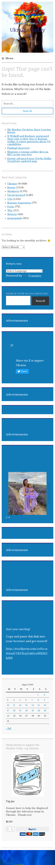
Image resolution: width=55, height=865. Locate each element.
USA (9, 199)
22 (39, 710)
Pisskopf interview (18, 148)
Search (40, 301)
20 (26, 710)
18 (14, 710)
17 (8, 710)
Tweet (24, 371)
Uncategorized (16, 195)
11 (14, 705)
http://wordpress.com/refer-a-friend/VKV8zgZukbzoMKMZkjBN (27, 653)
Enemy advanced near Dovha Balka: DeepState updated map (29, 160)
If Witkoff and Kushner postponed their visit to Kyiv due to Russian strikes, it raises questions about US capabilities (28, 140)
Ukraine (12, 183)
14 (33, 705)
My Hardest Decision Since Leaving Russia (29, 131)
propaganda (14, 218)
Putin (10, 206)
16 (45, 705)
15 (39, 705)
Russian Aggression (19, 202)
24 (8, 716)
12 (20, 705)
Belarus (12, 214)
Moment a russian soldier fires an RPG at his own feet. (27, 153)
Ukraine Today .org (27, 32)
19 (20, 710)
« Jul (8, 728)
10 (8, 705)
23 (45, 710)
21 (33, 710)
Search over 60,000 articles (27, 293)
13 (26, 705)
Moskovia (13, 191)
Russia (11, 187)
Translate (34, 275)
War (9, 210)
